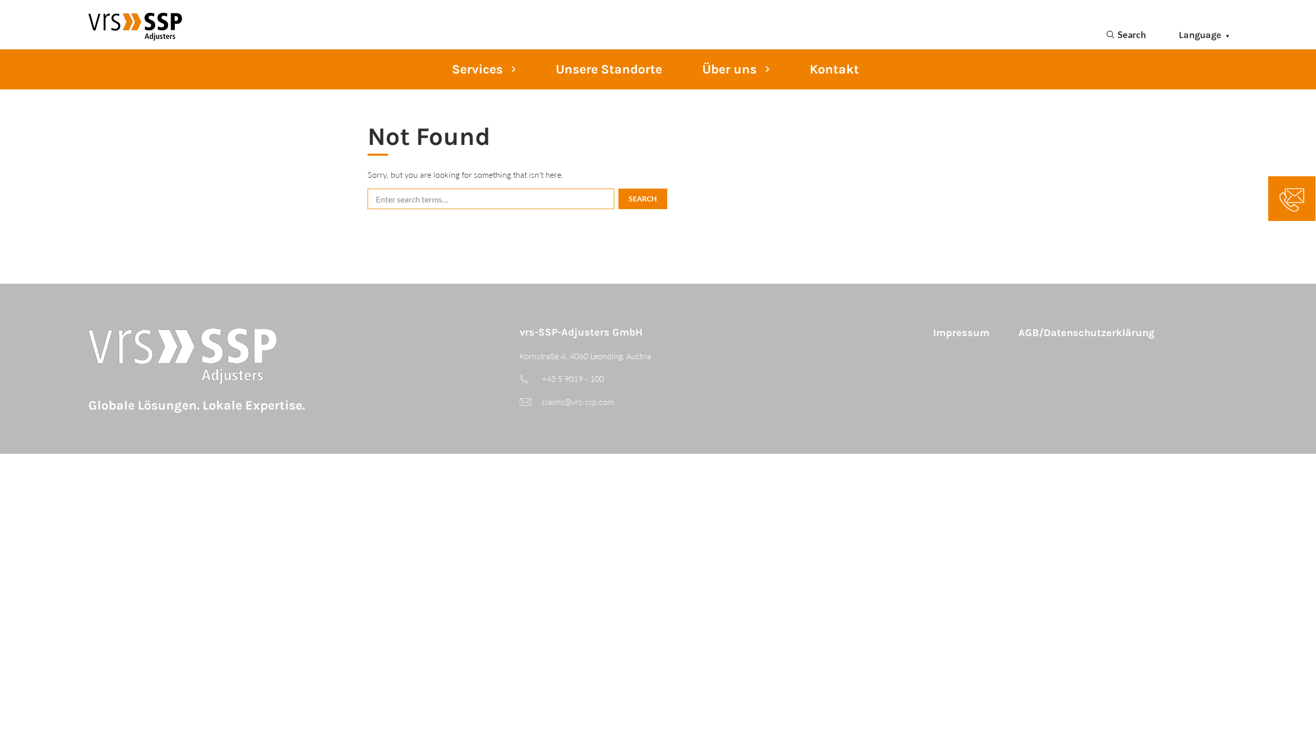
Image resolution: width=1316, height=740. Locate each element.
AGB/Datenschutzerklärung (1086, 333)
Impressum (961, 333)
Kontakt (834, 69)
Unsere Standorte (609, 69)
